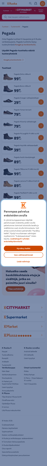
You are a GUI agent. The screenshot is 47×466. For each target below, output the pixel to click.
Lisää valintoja (23, 261)
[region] (23, 233)
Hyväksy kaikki (23, 248)
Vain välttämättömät (23, 255)
